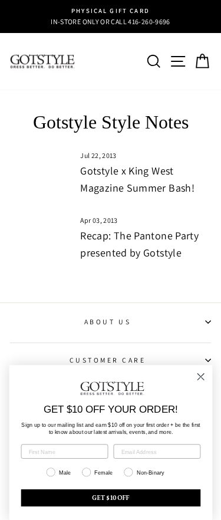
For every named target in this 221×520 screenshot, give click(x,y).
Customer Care (108, 360)
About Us (107, 321)
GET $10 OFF (111, 498)
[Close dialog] (201, 377)
